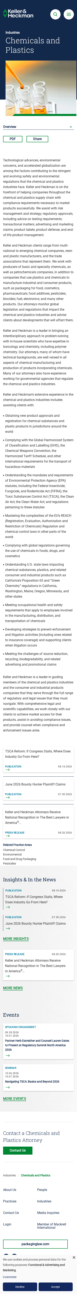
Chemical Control (14, 850)
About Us (9, 1190)
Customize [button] (9, 1277)
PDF (13, 139)
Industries (9, 1175)
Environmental (12, 854)
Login (7, 1224)
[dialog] (38, 1274)
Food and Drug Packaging (19, 859)
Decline (19, 1286)
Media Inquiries (48, 1213)
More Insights (16, 939)
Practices (9, 1201)
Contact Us (11, 1213)
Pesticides (9, 863)
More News (13, 988)
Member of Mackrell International (51, 1226)
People (42, 1190)
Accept (55, 1286)
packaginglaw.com (35, 1244)
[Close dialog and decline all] (74, 1257)
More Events (14, 1099)
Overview (9, 127)
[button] (55, 14)
